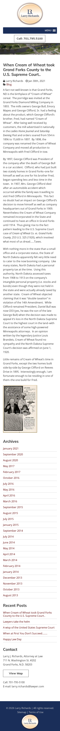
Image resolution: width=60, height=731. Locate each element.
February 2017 (11, 472)
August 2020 (10, 460)
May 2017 (8, 466)
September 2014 (13, 530)
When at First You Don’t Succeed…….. (25, 633)
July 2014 (8, 536)
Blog (9, 84)
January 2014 (11, 572)
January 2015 (11, 525)
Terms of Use (36, 712)
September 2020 (13, 454)
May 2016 (8, 489)
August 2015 (10, 513)
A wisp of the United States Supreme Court (29, 627)
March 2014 (10, 560)
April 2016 (9, 495)
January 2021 (11, 448)
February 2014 (11, 566)
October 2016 (11, 478)
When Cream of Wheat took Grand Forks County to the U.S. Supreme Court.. (27, 614)
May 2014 (8, 548)
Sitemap (21, 712)
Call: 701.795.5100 (30, 38)
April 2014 (9, 554)
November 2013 (12, 583)
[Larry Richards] (30, 25)
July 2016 (8, 483)
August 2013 (10, 595)
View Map (16, 673)
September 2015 (13, 507)
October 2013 (11, 589)
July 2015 (8, 519)
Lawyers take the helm (16, 621)
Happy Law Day (12, 639)
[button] (48, 30)
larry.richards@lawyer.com (28, 686)
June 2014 (9, 542)
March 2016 (10, 501)
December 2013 (12, 577)
